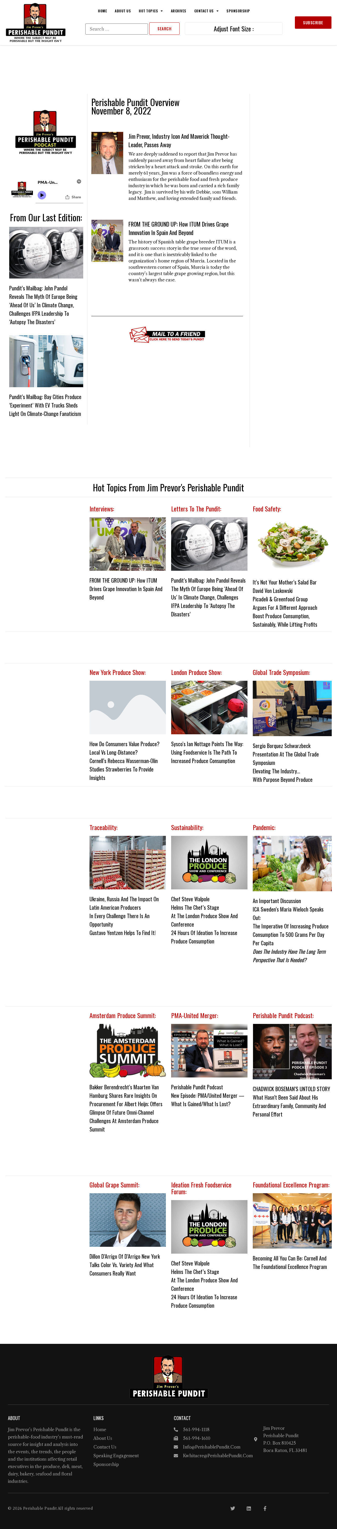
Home (102, 10)
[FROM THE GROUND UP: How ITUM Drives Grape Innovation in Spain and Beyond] (128, 544)
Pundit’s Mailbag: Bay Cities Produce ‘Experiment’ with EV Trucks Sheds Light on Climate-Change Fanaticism (45, 405)
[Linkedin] (249, 1508)
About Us (123, 10)
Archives (178, 10)
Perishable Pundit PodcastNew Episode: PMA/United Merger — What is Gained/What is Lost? (207, 1095)
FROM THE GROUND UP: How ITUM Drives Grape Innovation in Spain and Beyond (178, 228)
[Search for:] (116, 29)
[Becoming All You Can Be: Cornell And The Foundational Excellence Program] (292, 1221)
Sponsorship (238, 10)
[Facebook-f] (265, 1508)
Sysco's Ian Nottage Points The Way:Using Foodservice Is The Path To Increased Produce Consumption (207, 752)
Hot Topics (148, 10)
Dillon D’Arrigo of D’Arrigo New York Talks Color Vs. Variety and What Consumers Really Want (125, 1264)
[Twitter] (232, 1508)
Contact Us (204, 10)
